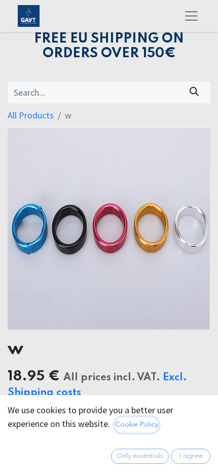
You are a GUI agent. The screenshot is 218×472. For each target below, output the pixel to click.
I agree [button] (191, 456)
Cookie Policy (136, 424)
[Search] (194, 92)
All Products (31, 115)
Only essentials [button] (140, 456)
